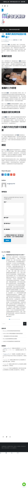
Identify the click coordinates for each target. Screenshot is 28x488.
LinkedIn (8, 175)
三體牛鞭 (3, 425)
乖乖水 (3, 400)
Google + (11, 175)
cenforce (3, 427)
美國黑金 (3, 418)
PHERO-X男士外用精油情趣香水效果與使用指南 (13, 333)
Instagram (10, 436)
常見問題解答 (4, 384)
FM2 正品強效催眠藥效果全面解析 (10, 338)
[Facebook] (2, 6)
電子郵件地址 (7, 223)
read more (8, 316)
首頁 (3, 29)
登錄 (2, 394)
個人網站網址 (7, 229)
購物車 (3, 391)
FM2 (2, 405)
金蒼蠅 (3, 402)
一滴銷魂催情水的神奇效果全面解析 (10, 336)
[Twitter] (5, 6)
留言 (5, 202)
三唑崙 (3, 411)
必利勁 (3, 420)
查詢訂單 (3, 387)
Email (14, 175)
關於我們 (3, 382)
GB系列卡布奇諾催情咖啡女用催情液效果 (11, 341)
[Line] (24, 484)
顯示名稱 (6, 217)
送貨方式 (3, 389)
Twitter (5, 175)
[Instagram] (7, 6)
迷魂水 (3, 407)
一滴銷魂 (3, 409)
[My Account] (3, 20)
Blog (6, 29)
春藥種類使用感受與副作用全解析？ (15, 255)
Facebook (3, 175)
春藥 (21, 40)
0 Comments (6, 41)
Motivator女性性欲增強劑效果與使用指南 (11, 331)
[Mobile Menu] (2, 10)
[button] (8, 319)
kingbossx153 (7, 40)
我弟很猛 (3, 429)
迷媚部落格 (15, 40)
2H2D (3, 422)
